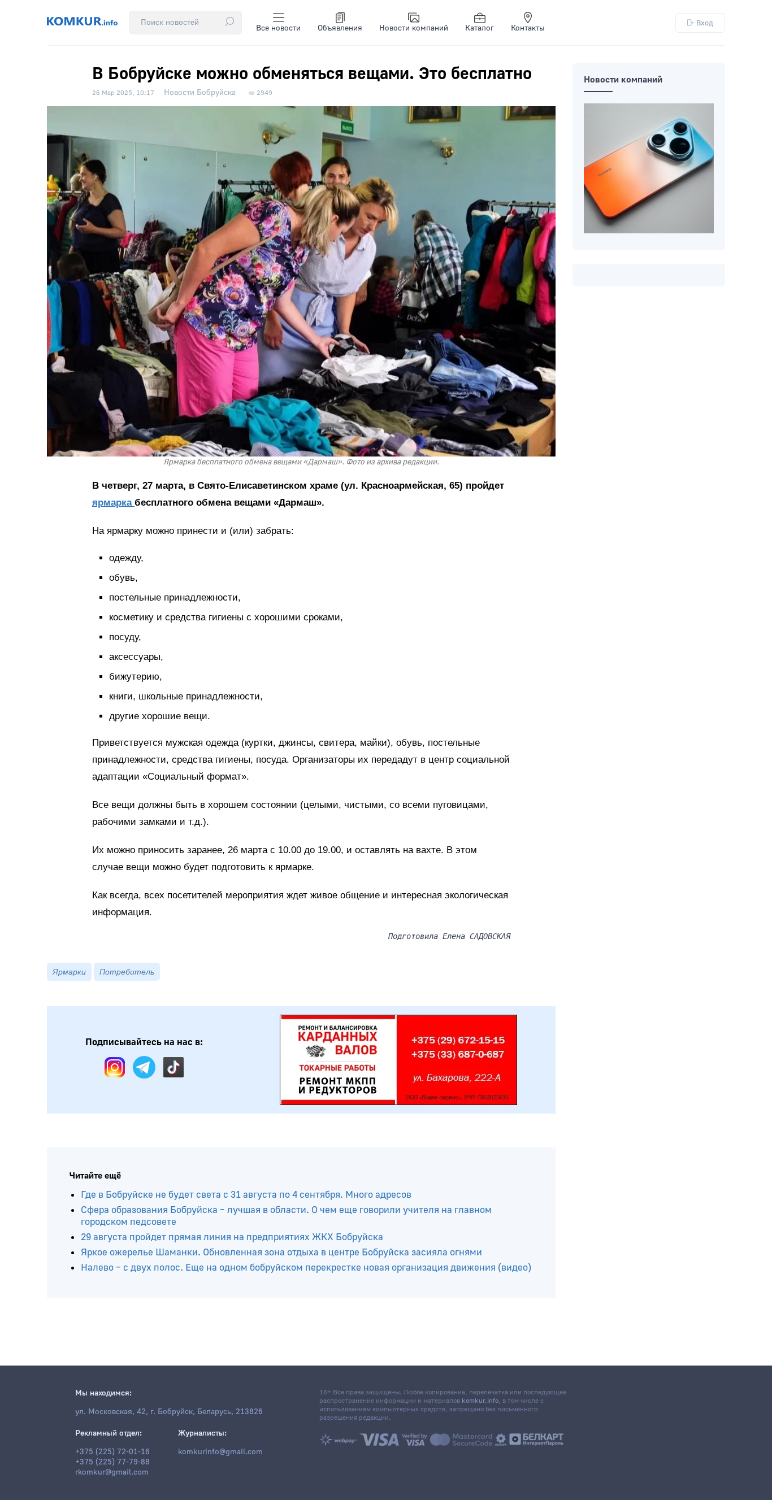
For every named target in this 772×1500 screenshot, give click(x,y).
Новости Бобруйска (200, 93)
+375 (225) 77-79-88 (112, 1462)
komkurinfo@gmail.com (220, 1452)
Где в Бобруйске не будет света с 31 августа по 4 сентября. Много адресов (246, 1195)
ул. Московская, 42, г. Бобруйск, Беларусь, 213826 (169, 1412)
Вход (704, 23)
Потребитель (126, 971)
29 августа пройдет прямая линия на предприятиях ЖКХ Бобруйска (232, 1237)
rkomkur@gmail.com (112, 1472)
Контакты (528, 28)
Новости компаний (413, 28)
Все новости (278, 28)
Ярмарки (69, 971)
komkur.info (480, 1401)
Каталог (479, 28)
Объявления (340, 28)
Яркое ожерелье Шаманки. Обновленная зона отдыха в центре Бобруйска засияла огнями (281, 1252)
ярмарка (113, 502)
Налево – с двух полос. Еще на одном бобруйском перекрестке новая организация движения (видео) (306, 1267)
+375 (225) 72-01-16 (112, 1452)
